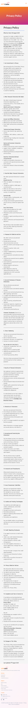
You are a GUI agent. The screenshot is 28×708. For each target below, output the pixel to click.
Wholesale (3, 676)
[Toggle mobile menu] (26, 3)
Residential (3, 675)
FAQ (1, 684)
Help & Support (4, 685)
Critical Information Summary (6, 690)
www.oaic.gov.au (12, 631)
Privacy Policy (3, 688)
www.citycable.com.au (9, 651)
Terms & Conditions (4, 687)
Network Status (4, 682)
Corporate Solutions (4, 678)
